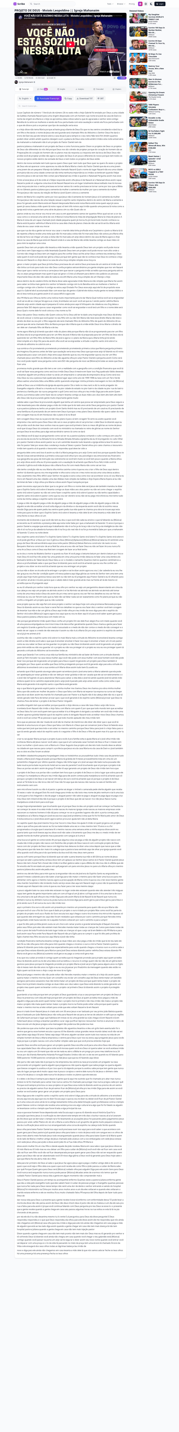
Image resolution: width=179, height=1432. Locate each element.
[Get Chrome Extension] (140, 4)
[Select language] (145, 4)
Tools (109, 4)
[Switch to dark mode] (151, 4)
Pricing (132, 4)
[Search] (30, 3)
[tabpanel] (70, 675)
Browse (120, 4)
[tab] (24, 89)
